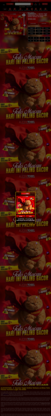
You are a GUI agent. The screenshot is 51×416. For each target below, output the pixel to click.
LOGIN (30, 216)
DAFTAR (20, 216)
